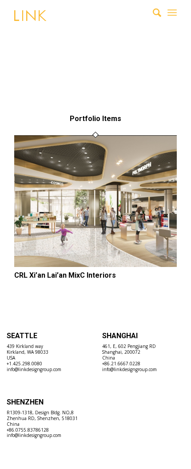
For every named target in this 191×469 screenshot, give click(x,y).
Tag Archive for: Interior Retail (87, 56)
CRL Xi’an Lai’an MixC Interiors (65, 275)
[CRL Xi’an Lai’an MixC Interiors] (95, 264)
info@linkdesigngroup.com (34, 369)
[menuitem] (152, 12)
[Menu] (172, 12)
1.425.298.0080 (25, 363)
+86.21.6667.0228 (121, 363)
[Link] (79, 22)
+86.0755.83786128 (28, 430)
